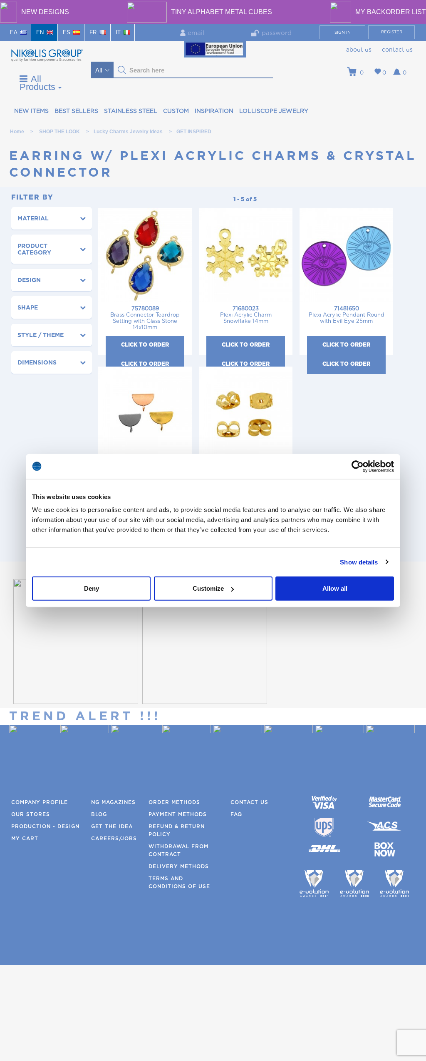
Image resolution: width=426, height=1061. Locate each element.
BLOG (99, 814)
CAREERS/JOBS (114, 838)
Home (17, 132)
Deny (91, 588)
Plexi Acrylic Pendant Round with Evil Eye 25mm (346, 315)
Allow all (334, 588)
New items (31, 111)
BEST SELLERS (76, 111)
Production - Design (45, 826)
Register (391, 32)
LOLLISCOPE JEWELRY (273, 111)
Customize (208, 588)
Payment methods (178, 814)
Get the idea (112, 826)
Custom (176, 111)
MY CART (24, 838)
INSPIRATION (214, 111)
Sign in (342, 32)
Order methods (174, 802)
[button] (122, 70)
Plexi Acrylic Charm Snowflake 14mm (246, 315)
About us (359, 50)
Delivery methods (179, 866)
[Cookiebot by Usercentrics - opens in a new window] (357, 466)
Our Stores (30, 814)
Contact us (397, 50)
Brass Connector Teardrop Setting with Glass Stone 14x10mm (145, 318)
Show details (359, 561)
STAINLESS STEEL (130, 111)
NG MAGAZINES (113, 802)
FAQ (236, 814)
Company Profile (39, 802)
